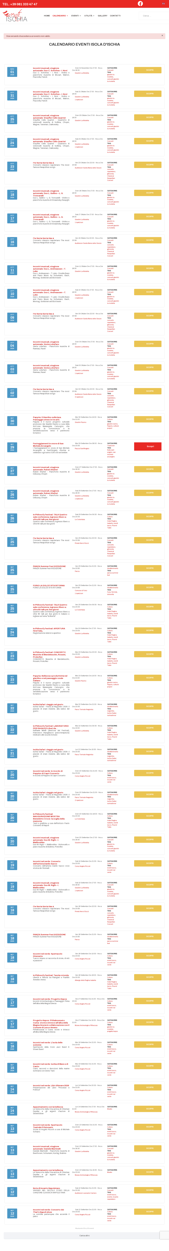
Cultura (109, 419)
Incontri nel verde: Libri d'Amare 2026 (51, 1085)
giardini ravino (112, 424)
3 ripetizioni (79, 397)
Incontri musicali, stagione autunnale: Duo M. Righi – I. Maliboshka (46, 840)
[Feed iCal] (163, 51)
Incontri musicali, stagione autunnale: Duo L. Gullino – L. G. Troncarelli (48, 193)
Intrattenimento (112, 568)
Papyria (109, 426)
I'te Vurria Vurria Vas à (43, 163)
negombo (110, 711)
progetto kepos (112, 1031)
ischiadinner (111, 715)
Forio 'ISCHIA (112, 592)
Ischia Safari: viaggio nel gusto (48, 704)
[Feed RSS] (161, 51)
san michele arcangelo (111, 454)
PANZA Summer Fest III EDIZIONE (49, 566)
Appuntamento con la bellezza (48, 1107)
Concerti (110, 70)
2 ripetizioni (79, 800)
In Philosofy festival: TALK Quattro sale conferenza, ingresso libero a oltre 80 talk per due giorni (50, 517)
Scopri (150, 70)
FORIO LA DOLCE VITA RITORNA (49, 585)
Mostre (109, 1109)
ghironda (110, 174)
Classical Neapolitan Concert (111, 178)
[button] (60, 16)
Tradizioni (111, 446)
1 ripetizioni (79, 100)
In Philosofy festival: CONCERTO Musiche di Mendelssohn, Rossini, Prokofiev (49, 654)
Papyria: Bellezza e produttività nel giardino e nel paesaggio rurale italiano (50, 678)
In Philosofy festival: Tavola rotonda (51, 975)
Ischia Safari (111, 713)
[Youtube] (158, 4)
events (109, 1197)
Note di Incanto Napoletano (46, 1188)
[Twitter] (147, 4)
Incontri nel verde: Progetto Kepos (50, 999)
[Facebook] (140, 4)
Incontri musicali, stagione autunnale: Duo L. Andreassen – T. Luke (49, 268)
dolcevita (110, 594)
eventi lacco (111, 778)
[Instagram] (152, 4)
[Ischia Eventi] (14, 16)
